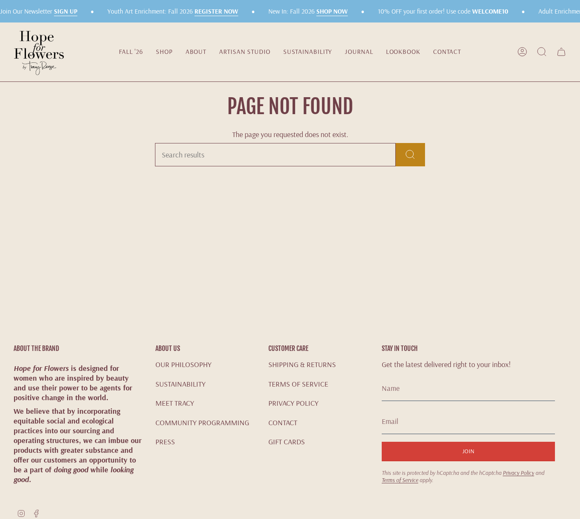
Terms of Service (400, 479)
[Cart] (561, 52)
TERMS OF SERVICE (298, 384)
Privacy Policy (518, 472)
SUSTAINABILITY (180, 384)
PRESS (165, 441)
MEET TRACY (174, 403)
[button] (164, 52)
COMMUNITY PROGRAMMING (202, 422)
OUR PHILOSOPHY (183, 364)
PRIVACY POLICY (293, 403)
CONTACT (282, 422)
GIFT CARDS (286, 441)
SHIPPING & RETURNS (302, 364)
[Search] (410, 154)
